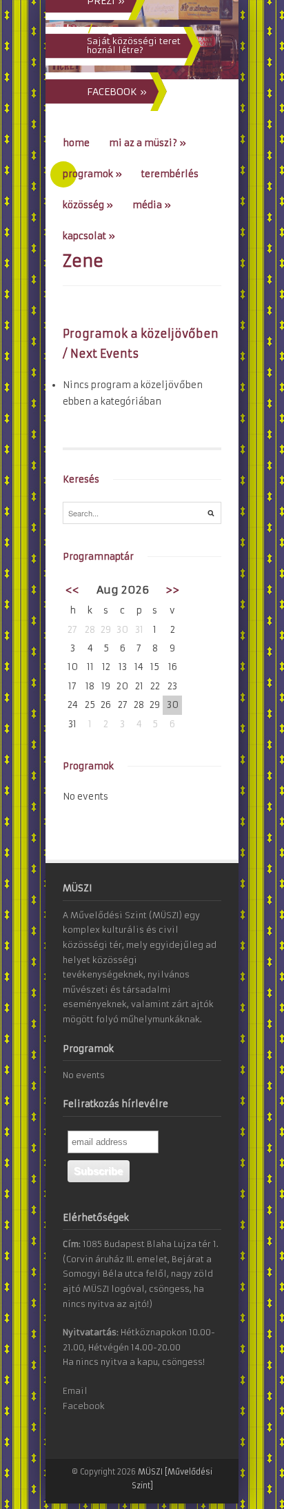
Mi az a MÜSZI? (147, 143)
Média (151, 205)
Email (75, 1391)
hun (75, 29)
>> (172, 589)
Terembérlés (170, 174)
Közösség (88, 205)
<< (72, 589)
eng (104, 29)
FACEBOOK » (117, 91)
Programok (92, 174)
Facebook (84, 1406)
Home (76, 143)
